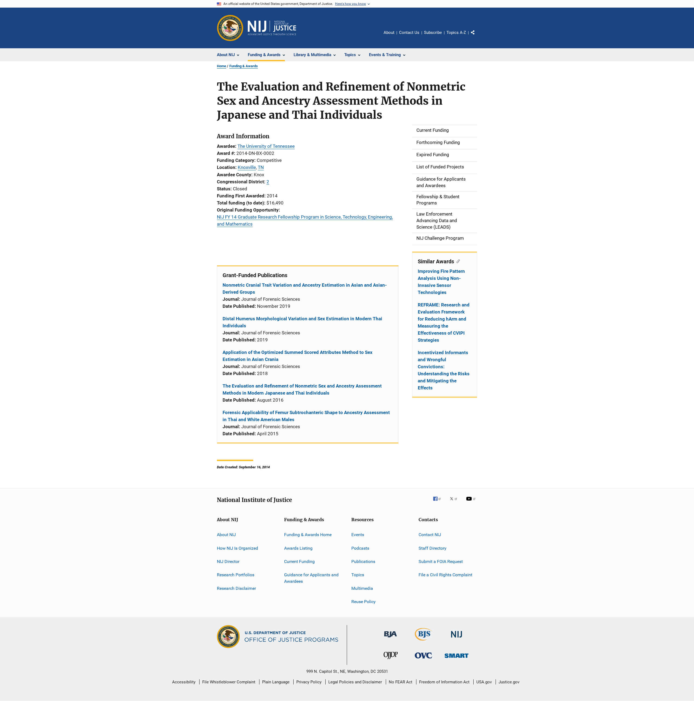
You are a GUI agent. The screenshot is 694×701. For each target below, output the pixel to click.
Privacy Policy (309, 682)
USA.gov (484, 682)
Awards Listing (298, 547)
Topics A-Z (456, 32)
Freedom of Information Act (444, 682)
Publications (363, 561)
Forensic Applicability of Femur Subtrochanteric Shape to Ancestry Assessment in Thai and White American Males (306, 416)
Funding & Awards (243, 66)
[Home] (272, 28)
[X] (455, 502)
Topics (357, 574)
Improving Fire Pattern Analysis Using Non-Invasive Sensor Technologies (441, 281)
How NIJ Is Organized (237, 547)
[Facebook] (439, 502)
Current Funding (299, 561)
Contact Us (409, 32)
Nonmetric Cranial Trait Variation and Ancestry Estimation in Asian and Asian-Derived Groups (305, 288)
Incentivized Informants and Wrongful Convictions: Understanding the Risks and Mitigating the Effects (444, 370)
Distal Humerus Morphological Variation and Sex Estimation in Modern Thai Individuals (302, 322)
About (389, 32)
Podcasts (360, 547)
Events (357, 534)
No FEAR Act (400, 682)
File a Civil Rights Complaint (445, 574)
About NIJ (226, 534)
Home (221, 66)
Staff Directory (432, 547)
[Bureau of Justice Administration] (390, 638)
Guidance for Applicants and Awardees (311, 578)
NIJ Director (228, 561)
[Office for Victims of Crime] (423, 659)
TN (261, 167)
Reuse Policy (363, 601)
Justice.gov (509, 682)
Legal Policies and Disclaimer (355, 682)
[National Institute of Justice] (456, 638)
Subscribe (433, 32)
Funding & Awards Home (308, 534)
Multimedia (362, 588)
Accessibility (183, 682)
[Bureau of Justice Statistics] (423, 641)
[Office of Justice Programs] (230, 28)
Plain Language (276, 682)
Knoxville (247, 167)
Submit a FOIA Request (441, 561)
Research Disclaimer (236, 588)
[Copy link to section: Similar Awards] (457, 261)
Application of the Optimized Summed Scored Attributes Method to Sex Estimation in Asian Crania (297, 356)
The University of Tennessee (266, 146)
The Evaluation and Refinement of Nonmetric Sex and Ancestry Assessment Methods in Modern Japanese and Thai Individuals (302, 389)
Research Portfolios (235, 574)
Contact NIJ (430, 534)
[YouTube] (472, 502)
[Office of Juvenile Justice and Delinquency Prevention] (391, 660)
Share (477, 36)
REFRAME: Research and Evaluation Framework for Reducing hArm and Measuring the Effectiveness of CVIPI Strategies (444, 322)
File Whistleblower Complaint (228, 682)
